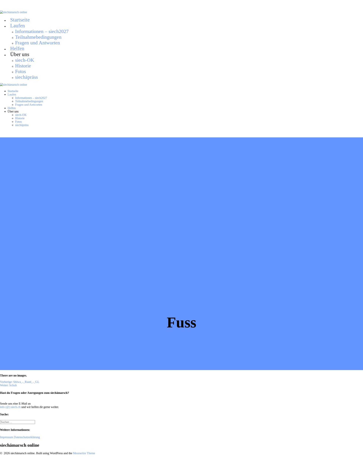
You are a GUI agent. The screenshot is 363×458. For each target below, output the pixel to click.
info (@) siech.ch (10, 407)
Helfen (17, 48)
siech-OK (24, 60)
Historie (23, 66)
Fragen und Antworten (37, 42)
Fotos (20, 71)
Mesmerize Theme (84, 453)
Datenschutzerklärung (27, 437)
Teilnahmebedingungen (38, 37)
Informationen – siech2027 (42, 31)
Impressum (6, 437)
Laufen (17, 25)
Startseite (20, 20)
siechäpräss (26, 77)
